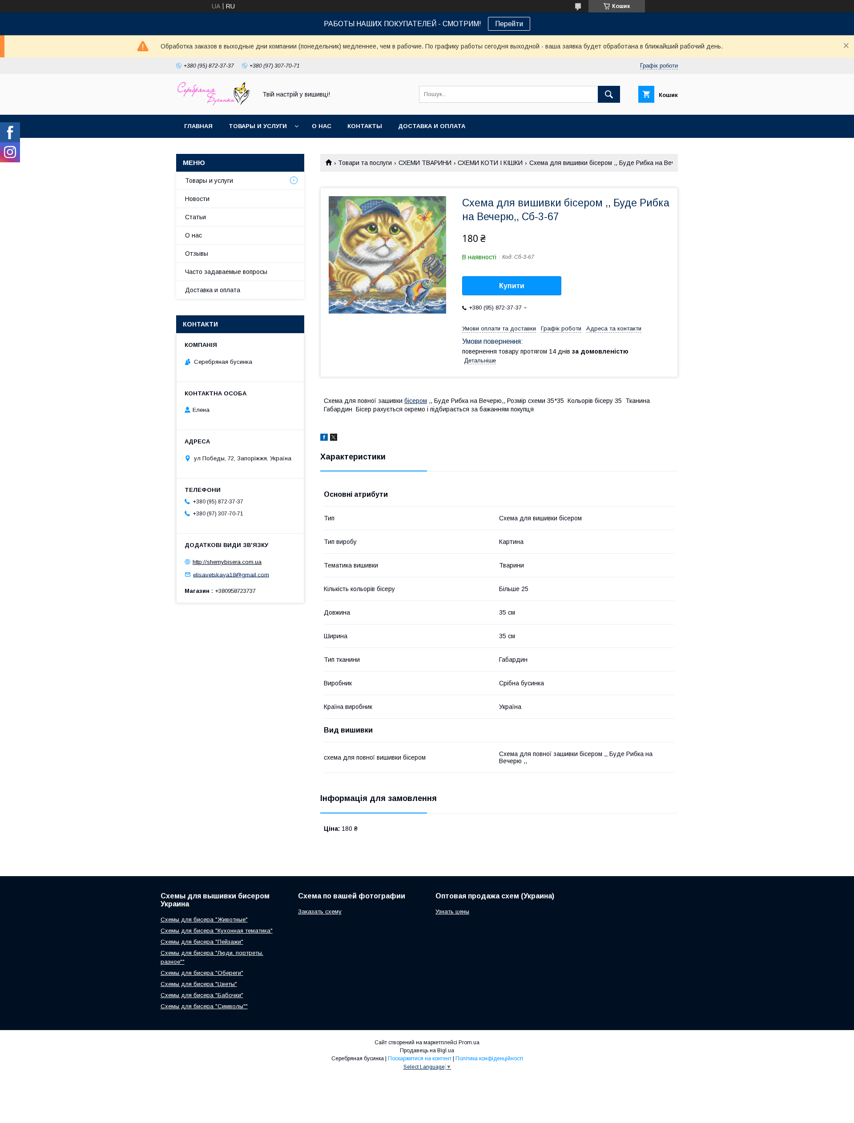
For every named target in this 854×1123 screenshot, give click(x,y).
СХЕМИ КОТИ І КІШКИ (490, 162)
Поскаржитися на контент (419, 1058)
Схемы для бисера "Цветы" (199, 984)
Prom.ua (469, 1042)
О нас (321, 126)
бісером (415, 400)
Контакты (364, 126)
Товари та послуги (365, 162)
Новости (197, 198)
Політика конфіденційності (489, 1058)
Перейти (509, 24)
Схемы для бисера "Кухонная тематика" (217, 930)
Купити (511, 286)
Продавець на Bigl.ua (427, 1050)
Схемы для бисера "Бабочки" (202, 995)
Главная (198, 126)
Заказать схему (320, 911)
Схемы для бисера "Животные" (204, 919)
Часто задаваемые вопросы (226, 271)
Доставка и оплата (431, 126)
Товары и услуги (258, 126)
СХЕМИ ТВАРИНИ (425, 162)
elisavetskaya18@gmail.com (231, 574)
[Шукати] (609, 94)
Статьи (195, 217)
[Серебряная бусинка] (214, 103)
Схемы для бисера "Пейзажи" (202, 941)
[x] (333, 438)
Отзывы (196, 253)
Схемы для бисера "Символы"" (204, 1006)
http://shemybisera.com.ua (227, 562)
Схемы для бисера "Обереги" (202, 973)
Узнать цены (452, 911)
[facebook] (324, 438)
